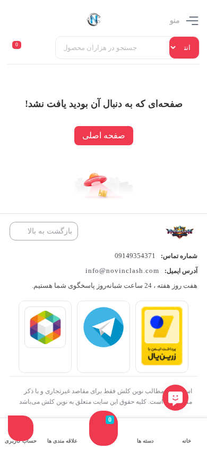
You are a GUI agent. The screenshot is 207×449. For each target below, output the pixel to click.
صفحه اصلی (103, 135)
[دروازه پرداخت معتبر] (162, 362)
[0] (103, 439)
